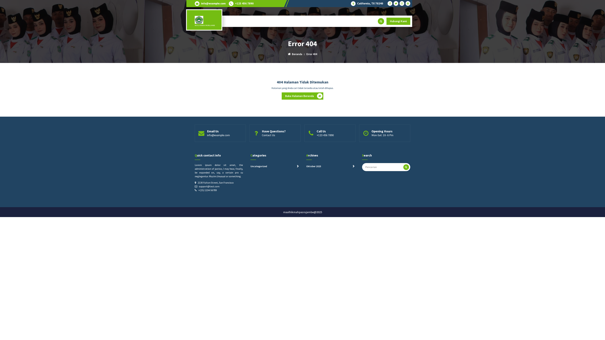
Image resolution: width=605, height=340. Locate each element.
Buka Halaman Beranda (299, 96)
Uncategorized (259, 166)
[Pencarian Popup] (381, 21)
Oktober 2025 (313, 166)
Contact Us (268, 135)
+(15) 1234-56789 (207, 190)
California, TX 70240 (370, 3)
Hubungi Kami (398, 21)
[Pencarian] (406, 167)
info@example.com (213, 3)
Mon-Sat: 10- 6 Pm (382, 135)
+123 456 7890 (244, 3)
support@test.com (209, 186)
